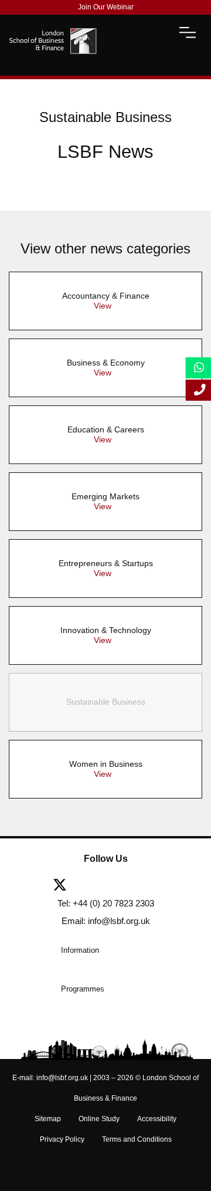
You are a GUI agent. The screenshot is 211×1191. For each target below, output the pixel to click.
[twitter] (64, 886)
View (102, 305)
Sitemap (48, 1119)
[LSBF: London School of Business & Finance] (53, 32)
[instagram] (172, 886)
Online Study (99, 1119)
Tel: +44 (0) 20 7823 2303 (105, 903)
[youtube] (149, 886)
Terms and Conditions (137, 1139)
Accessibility (156, 1119)
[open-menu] (187, 32)
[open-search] (156, 32)
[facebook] (92, 886)
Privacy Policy (62, 1139)
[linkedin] (121, 886)
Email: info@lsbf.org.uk (106, 921)
